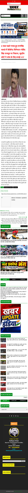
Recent (5, 400)
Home (2, 39)
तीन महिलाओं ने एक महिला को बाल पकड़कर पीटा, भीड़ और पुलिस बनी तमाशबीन (13, 294)
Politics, (14, 62)
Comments (23, 400)
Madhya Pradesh (8, 39)
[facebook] (13, 1)
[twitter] (14, 1)
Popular (14, 400)
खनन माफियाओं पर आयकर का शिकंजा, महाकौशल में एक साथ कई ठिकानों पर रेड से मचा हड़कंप (13, 289)
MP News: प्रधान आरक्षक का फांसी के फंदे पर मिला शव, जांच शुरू (14, 287)
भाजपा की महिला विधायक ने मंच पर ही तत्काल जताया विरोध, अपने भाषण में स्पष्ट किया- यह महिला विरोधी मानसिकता (14, 241)
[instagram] (13, 416)
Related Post (5, 226)
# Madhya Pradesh (8, 187)
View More (24, 226)
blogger (5, 279)
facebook (23, 279)
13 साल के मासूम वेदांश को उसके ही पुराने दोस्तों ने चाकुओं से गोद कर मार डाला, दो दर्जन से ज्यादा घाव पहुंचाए (16, 373)
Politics (15, 39)
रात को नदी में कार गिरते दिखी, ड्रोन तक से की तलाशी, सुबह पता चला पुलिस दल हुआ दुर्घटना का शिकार (16, 362)
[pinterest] (16, 416)
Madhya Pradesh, (7, 62)
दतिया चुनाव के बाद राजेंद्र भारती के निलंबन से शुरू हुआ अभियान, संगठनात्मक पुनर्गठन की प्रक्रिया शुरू (12, 273)
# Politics (15, 187)
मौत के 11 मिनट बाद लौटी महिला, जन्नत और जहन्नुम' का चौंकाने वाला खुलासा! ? (13, 297)
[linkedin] (18, 416)
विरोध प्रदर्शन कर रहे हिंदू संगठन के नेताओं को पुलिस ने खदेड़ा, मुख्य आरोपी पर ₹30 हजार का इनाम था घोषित (17, 356)
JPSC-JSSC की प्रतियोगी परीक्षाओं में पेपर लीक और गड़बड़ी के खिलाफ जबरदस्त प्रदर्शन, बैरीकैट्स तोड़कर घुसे (13, 257)
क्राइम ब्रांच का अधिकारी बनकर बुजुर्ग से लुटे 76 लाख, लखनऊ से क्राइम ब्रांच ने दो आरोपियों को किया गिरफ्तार (13, 292)
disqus (13, 279)
